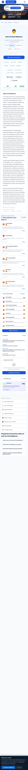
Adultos (10, 22)
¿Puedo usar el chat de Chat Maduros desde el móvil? (14, 453)
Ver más (24, 335)
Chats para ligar (6, 425)
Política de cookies (5, 763)
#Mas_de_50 (17, 49)
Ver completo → (6, 389)
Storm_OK (13, 62)
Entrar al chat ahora (14, 57)
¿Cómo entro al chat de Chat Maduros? (14, 440)
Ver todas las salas (7, 430)
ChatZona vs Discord (8, 413)
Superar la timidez (7, 409)
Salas (6, 22)
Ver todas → (23, 218)
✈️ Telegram (18, 77)
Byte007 (19, 65)
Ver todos (23, 378)
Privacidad (12, 763)
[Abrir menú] (24, 2)
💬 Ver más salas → (14, 330)
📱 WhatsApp (10, 77)
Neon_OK (12, 65)
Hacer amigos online (7, 401)
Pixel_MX (20, 62)
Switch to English (15, 7)
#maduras (10, 49)
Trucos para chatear (7, 405)
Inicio (2, 22)
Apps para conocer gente (9, 421)
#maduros (12, 45)
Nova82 (6, 65)
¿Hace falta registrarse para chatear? (14, 448)
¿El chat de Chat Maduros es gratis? (14, 444)
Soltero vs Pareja (7, 417)
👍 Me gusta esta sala (14, 372)
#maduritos (19, 45)
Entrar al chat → (11, 2)
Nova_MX (6, 62)
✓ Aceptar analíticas (8, 767)
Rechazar (19, 767)
